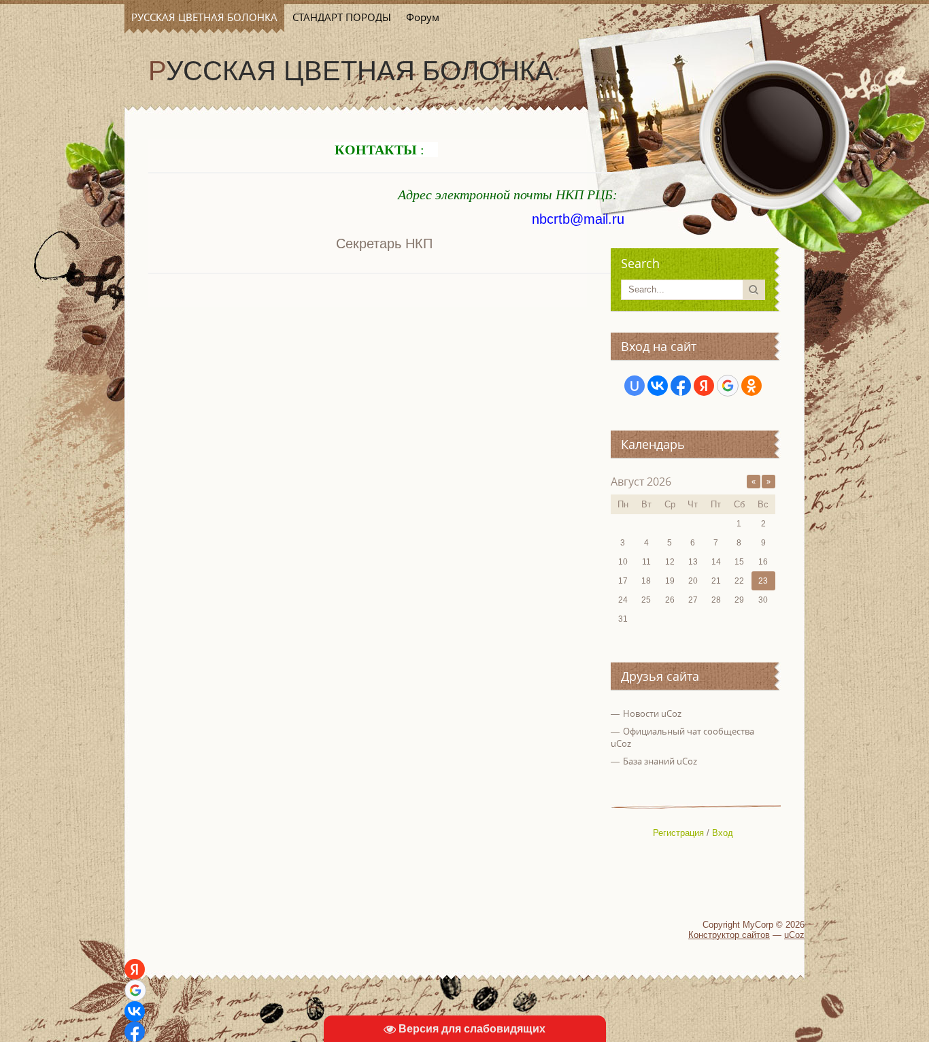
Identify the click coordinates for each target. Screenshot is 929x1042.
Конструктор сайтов (729, 935)
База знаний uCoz (660, 761)
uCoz (794, 935)
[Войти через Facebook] (681, 385)
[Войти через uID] (634, 385)
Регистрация (678, 833)
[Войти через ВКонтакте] (657, 385)
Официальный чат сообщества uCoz (682, 737)
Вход (722, 833)
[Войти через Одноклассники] (751, 385)
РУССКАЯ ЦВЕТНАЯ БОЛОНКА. (354, 70)
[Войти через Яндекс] (704, 385)
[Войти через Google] (728, 386)
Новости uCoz (652, 713)
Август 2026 (641, 481)
